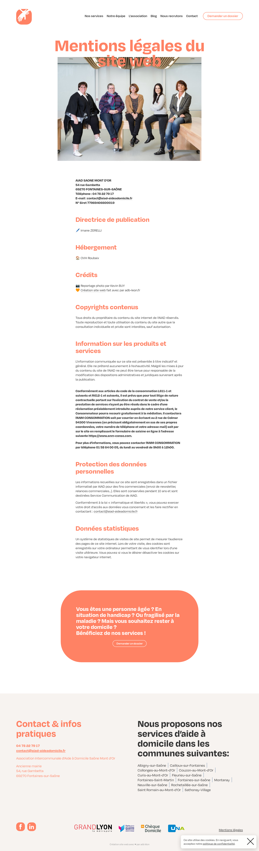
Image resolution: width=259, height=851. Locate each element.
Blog (154, 15)
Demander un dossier (222, 15)
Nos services (94, 15)
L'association (138, 15)
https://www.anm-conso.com (110, 435)
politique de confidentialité (219, 843)
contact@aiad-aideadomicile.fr (109, 198)
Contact (192, 15)
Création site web (93, 290)
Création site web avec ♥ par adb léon (129, 844)
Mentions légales (231, 829)
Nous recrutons (171, 15)
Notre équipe (116, 15)
